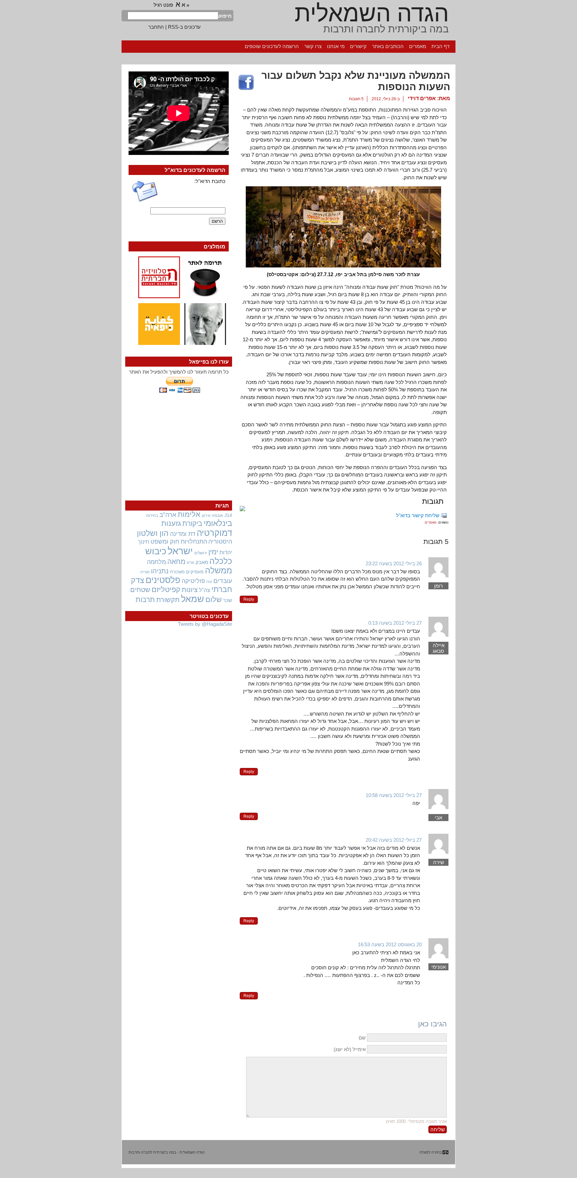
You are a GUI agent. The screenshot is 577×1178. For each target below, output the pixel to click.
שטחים (140, 589)
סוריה (145, 572)
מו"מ (190, 563)
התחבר (156, 27)
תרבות (145, 599)
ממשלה (218, 570)
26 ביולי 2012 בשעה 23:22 (394, 563)
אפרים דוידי (422, 98)
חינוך (143, 542)
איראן (206, 516)
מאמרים (417, 46)
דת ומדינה (182, 533)
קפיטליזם (166, 589)
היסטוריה (220, 541)
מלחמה (156, 561)
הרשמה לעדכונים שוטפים (272, 46)
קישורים (358, 46)
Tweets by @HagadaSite (205, 624)
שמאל (192, 599)
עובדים (222, 580)
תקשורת (168, 599)
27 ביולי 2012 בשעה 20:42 (394, 840)
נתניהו (160, 571)
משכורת (177, 571)
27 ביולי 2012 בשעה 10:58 (394, 795)
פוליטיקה (193, 581)
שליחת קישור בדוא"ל (417, 515)
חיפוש (225, 16)
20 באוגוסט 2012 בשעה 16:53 (390, 944)
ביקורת (192, 523)
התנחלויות (194, 541)
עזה (209, 582)
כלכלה (220, 561)
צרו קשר (313, 46)
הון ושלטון (153, 533)
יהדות (225, 552)
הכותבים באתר (388, 46)
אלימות (189, 515)
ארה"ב (167, 514)
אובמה (217, 515)
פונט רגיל (163, 5)
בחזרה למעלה (430, 1152)
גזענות (171, 523)
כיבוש (155, 551)
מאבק (202, 562)
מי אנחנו (336, 46)
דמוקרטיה (214, 533)
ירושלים (200, 553)
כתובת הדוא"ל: (209, 181)
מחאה (176, 561)
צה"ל (204, 590)
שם (362, 1037)
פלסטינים (163, 580)
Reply (248, 599)
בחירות (152, 515)
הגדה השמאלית (372, 13)
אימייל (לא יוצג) (350, 1049)
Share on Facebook (246, 83)
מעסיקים (195, 571)
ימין (213, 552)
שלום (213, 599)
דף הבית (440, 46)
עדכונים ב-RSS (184, 27)
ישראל (180, 550)
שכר (227, 600)
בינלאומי (218, 523)
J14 (228, 515)
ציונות (190, 589)
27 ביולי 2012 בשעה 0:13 (395, 623)
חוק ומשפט (165, 541)
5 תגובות (356, 98)
